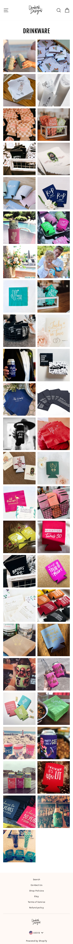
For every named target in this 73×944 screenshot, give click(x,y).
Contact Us (36, 885)
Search (36, 879)
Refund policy (36, 907)
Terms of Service (36, 902)
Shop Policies (36, 890)
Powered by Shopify (36, 940)
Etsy (36, 896)
